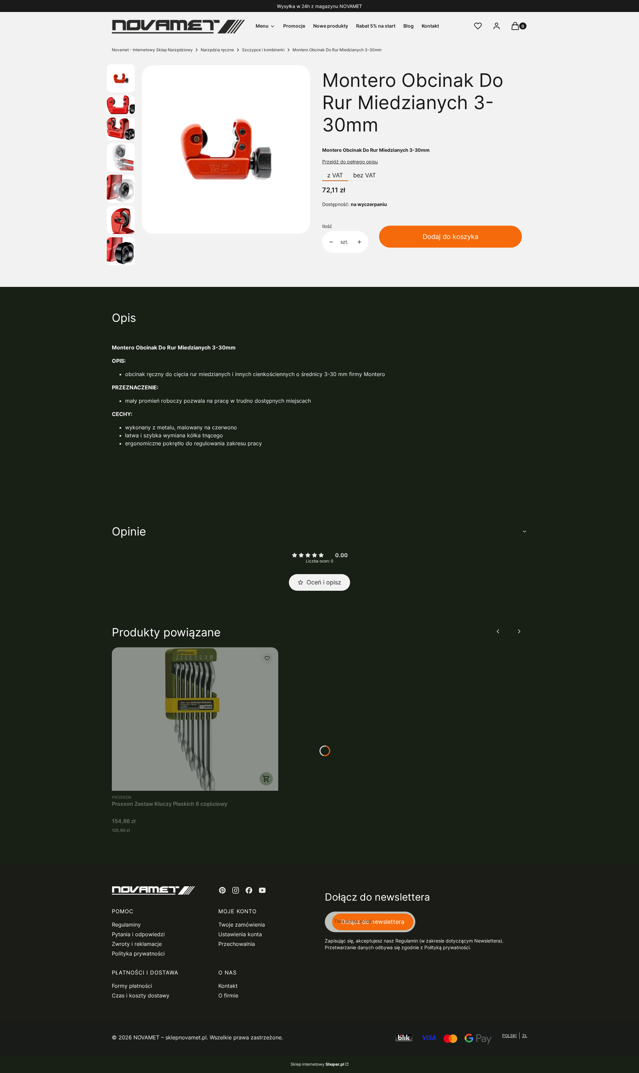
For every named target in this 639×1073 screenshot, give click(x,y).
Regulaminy (126, 924)
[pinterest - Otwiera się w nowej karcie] (222, 890)
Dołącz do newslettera (372, 921)
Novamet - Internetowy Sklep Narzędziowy (152, 49)
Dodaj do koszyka (450, 237)
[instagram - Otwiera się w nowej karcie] (236, 890)
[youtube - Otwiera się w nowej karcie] (262, 890)
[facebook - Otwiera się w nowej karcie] (249, 890)
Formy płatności (132, 985)
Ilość (327, 226)
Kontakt (228, 985)
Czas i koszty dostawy (140, 995)
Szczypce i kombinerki (263, 49)
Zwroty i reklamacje (137, 944)
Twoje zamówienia (241, 924)
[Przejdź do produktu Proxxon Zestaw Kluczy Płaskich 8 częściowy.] (195, 719)
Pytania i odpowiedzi (138, 934)
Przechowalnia (236, 944)
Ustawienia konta (240, 934)
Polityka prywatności (138, 953)
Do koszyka (266, 778)
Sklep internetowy (317, 1064)
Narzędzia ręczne (217, 49)
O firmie (228, 995)
